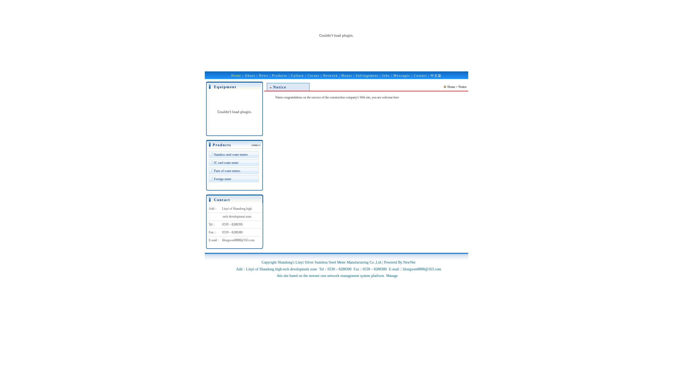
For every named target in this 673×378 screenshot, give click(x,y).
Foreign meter (222, 179)
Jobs (386, 75)
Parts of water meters (227, 171)
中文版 (436, 75)
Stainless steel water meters (231, 154)
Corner (313, 75)
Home (236, 75)
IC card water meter (226, 163)
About (250, 75)
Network (330, 75)
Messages (402, 75)
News (263, 75)
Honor (346, 75)
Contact (420, 75)
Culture (297, 75)
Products (279, 75)
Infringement (367, 75)
